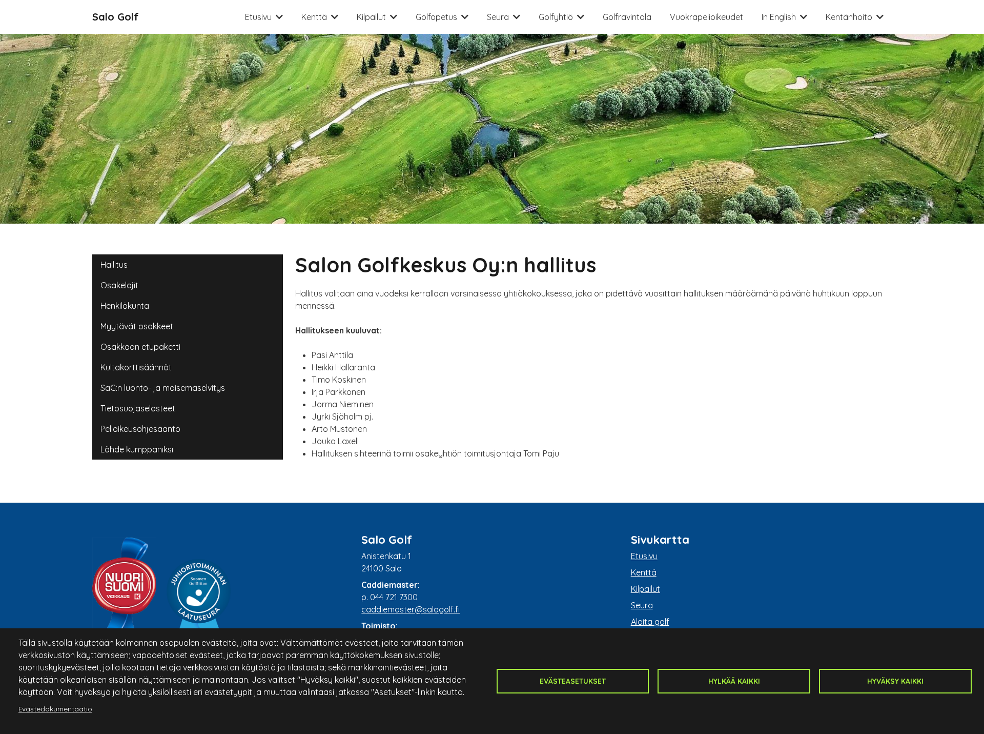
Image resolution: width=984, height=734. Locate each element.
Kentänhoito (849, 17)
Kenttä (314, 17)
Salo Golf (115, 16)
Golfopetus (436, 17)
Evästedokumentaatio (55, 708)
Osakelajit (119, 285)
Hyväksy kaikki (895, 681)
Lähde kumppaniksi (136, 449)
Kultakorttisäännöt (136, 367)
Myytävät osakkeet (136, 326)
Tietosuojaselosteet (137, 408)
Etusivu (258, 17)
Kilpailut (371, 17)
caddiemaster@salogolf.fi (410, 609)
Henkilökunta (124, 306)
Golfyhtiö (556, 17)
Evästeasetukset (573, 681)
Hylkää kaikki (734, 681)
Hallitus (114, 265)
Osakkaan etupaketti (140, 347)
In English (779, 17)
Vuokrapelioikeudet (706, 17)
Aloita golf (650, 622)
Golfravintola (627, 17)
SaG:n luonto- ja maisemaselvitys (162, 388)
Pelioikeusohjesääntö (140, 429)
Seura (498, 17)
